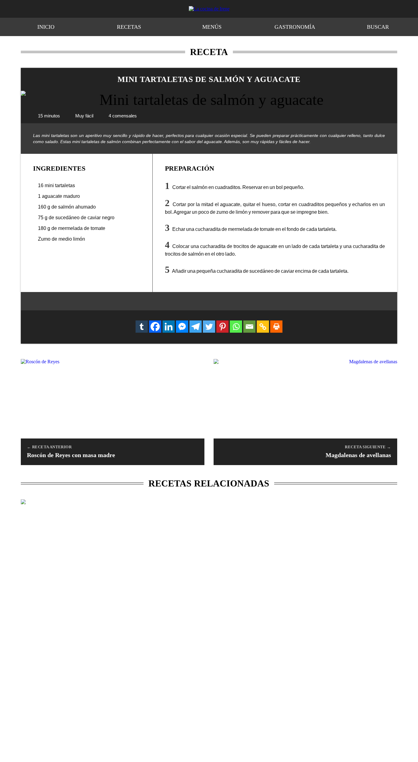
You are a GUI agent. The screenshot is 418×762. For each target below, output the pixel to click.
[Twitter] (209, 326)
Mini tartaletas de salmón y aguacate (209, 79)
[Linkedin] (168, 326)
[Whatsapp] (236, 326)
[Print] (276, 326)
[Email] (249, 326)
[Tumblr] (142, 326)
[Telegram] (195, 326)
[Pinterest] (222, 326)
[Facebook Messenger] (182, 326)
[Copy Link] (263, 326)
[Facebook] (155, 326)
